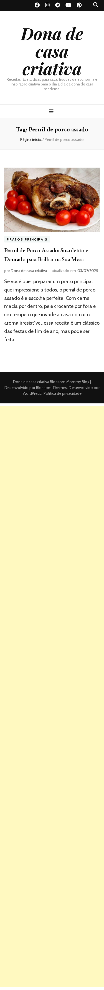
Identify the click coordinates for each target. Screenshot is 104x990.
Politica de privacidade (63, 393)
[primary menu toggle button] (52, 111)
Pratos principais (27, 239)
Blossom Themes (51, 387)
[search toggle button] (95, 5)
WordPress (32, 393)
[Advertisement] (52, 458)
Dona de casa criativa (52, 50)
